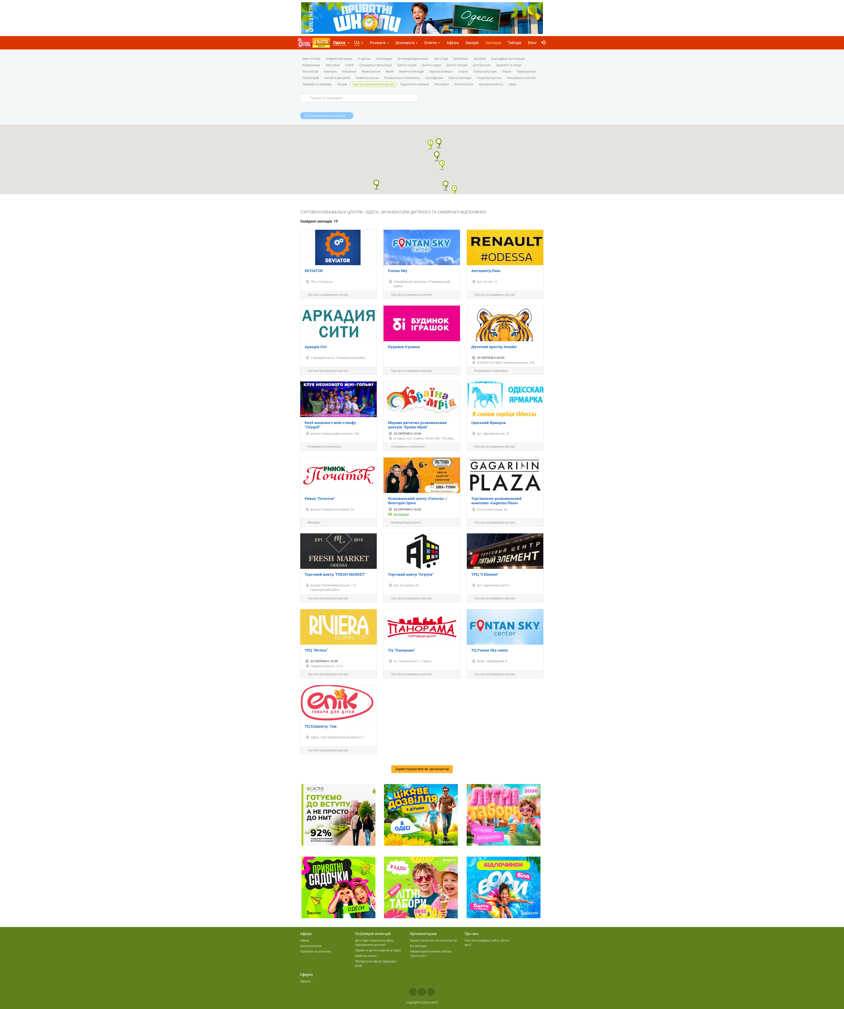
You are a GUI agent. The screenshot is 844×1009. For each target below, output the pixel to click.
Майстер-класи (366, 956)
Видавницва (311, 65)
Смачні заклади (459, 78)
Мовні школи (371, 71)
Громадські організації (375, 65)
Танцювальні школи (521, 78)
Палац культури (485, 71)
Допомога (405, 42)
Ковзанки (349, 71)
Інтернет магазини (339, 58)
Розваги (378, 42)
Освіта (431, 42)
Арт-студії (441, 58)
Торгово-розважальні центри (373, 84)
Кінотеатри (310, 71)
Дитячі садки (431, 65)
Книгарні (330, 71)
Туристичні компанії (414, 84)
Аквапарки (384, 58)
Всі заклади (418, 946)
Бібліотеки (460, 58)
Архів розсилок (311, 946)
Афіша (452, 42)
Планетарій (310, 78)
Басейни (480, 58)
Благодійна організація (508, 58)
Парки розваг (527, 71)
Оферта (305, 981)
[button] (341, 43)
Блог (532, 42)
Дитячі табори (456, 65)
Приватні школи (367, 78)
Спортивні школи (489, 78)
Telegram (431, 992)
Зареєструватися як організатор (433, 940)
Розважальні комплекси (402, 78)
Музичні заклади (411, 71)
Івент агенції (311, 58)
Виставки (333, 65)
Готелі (349, 65)
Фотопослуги (463, 84)
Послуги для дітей (337, 78)
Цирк (512, 84)
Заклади (493, 42)
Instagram (422, 992)
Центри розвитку (491, 84)
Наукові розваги (441, 71)
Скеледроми (434, 78)
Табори (514, 42)
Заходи (472, 42)
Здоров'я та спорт (508, 65)
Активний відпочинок (413, 58)
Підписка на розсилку (315, 951)
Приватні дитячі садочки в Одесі (378, 950)
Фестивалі (441, 84)
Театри (342, 84)
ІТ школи (364, 58)
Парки (506, 71)
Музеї (390, 71)
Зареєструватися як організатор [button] (422, 769)
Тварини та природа (316, 84)
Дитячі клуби (406, 65)
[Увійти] (544, 42)
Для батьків (481, 65)
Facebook (413, 992)
